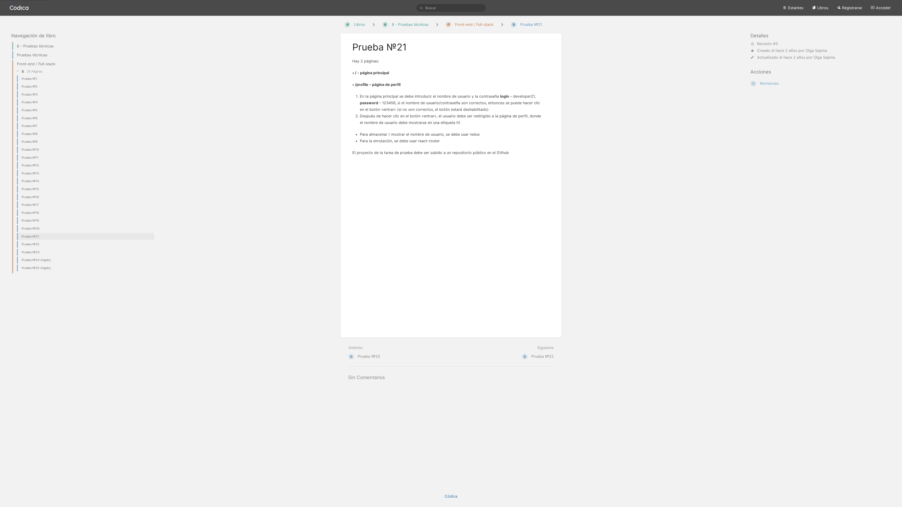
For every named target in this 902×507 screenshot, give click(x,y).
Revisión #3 (767, 44)
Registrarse (852, 7)
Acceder (883, 7)
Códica (451, 496)
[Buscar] (421, 8)
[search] (451, 8)
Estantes (795, 7)
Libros (822, 7)
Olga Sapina (816, 50)
